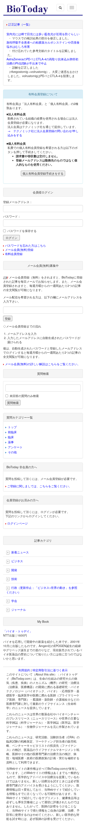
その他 (12, 452)
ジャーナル (18, 609)
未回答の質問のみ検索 (24, 396)
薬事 (11, 442)
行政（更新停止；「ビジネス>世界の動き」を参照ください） (41, 589)
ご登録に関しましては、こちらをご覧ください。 (39, 486)
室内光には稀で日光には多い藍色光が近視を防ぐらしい (43, 34)
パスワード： (12, 216)
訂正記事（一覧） (20, 24)
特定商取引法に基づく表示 (50, 670)
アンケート (15, 447)
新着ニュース (19, 552)
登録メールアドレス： (17, 202)
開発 (13, 570)
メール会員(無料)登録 (19, 250)
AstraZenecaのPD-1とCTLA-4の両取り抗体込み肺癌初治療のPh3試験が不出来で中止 (42, 61)
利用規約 (24, 670)
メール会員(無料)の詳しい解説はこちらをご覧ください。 (42, 364)
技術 (13, 579)
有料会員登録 (14, 254)
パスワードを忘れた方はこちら (25, 245)
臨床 (11, 437)
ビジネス (16, 561)
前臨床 (12, 432)
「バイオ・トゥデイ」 (17, 631)
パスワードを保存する (22, 231)
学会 (13, 601)
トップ (12, 427)
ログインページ (17, 523)
